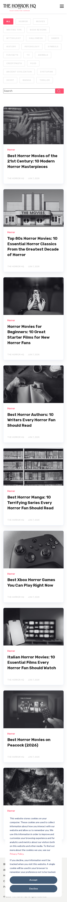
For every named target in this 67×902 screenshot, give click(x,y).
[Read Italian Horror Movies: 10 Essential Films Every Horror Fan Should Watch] (33, 626)
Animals (43, 55)
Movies (40, 21)
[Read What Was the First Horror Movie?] (33, 786)
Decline (33, 888)
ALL (8, 21)
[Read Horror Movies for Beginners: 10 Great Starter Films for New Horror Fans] (33, 296)
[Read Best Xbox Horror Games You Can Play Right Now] (33, 549)
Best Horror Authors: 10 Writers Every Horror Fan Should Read (31, 420)
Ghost (10, 80)
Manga (27, 80)
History (11, 46)
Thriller (45, 80)
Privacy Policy (16, 853)
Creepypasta (14, 63)
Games (55, 38)
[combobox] (29, 91)
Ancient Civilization (19, 72)
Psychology (32, 46)
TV (28, 55)
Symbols (53, 46)
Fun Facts (12, 55)
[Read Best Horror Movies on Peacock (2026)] (33, 709)
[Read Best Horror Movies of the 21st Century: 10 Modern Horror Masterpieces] (33, 125)
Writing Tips (13, 30)
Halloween (36, 38)
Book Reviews (38, 30)
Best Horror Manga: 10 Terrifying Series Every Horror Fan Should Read (30, 502)
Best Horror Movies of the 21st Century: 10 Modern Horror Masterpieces (32, 161)
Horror (23, 21)
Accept (33, 879)
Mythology (13, 38)
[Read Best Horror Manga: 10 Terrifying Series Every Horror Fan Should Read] (33, 467)
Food (33, 63)
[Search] (59, 91)
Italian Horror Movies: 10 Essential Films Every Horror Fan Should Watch (31, 662)
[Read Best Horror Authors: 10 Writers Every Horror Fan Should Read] (33, 384)
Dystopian (46, 72)
